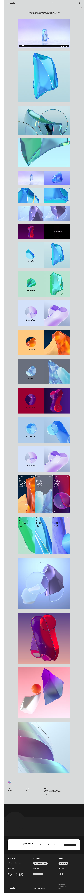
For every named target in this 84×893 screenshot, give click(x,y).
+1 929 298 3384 (19, 874)
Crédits (60, 888)
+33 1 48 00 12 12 (19, 873)
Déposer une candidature (40, 863)
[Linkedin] (63, 874)
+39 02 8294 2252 (19, 875)
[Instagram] (79, 3)
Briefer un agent (38, 873)
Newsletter (64, 863)
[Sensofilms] (12, 3)
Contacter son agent (70, 844)
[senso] (1, 3)
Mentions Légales (62, 884)
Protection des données (63, 886)
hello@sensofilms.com (14, 863)
